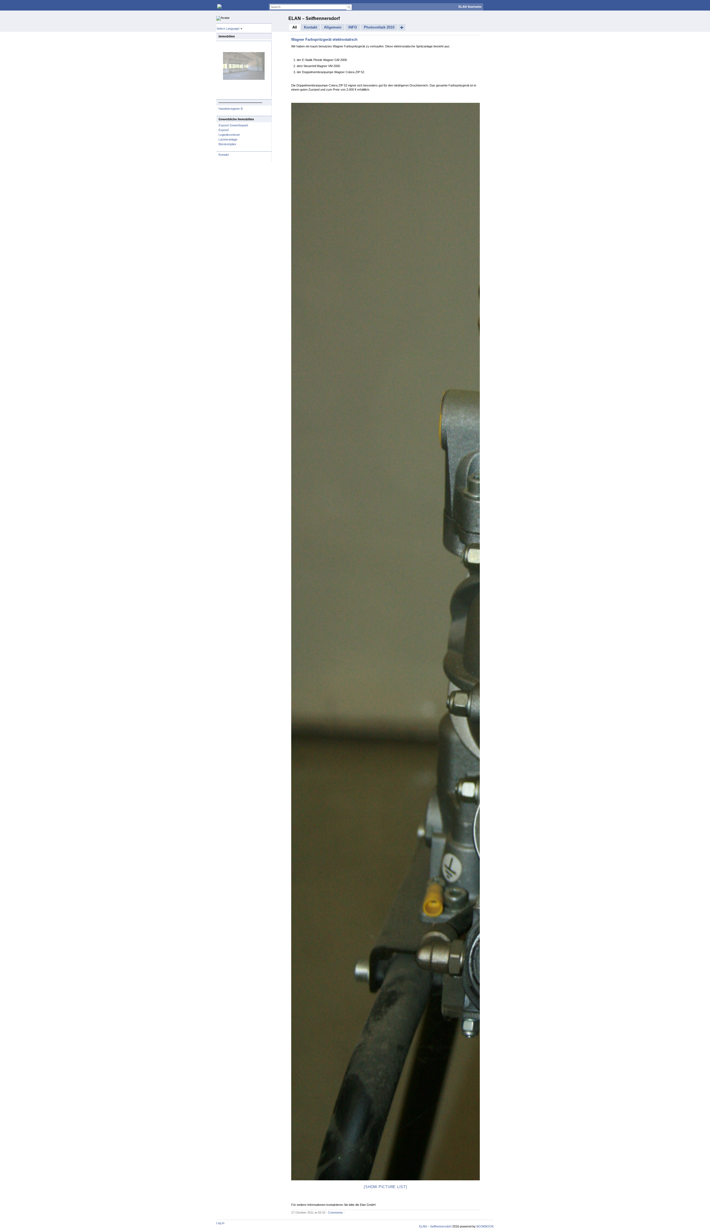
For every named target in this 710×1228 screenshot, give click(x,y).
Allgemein (332, 27)
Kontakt (224, 154)
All (294, 27)
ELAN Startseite (469, 6)
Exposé (224, 130)
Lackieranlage (228, 139)
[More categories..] (401, 27)
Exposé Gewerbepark (233, 125)
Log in (220, 1223)
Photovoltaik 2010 (379, 27)
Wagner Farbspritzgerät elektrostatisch (324, 39)
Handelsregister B (231, 108)
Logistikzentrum (229, 134)
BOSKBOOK (485, 1226)
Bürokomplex (227, 144)
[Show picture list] (385, 1187)
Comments (335, 1212)
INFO (352, 27)
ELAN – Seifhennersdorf (314, 18)
